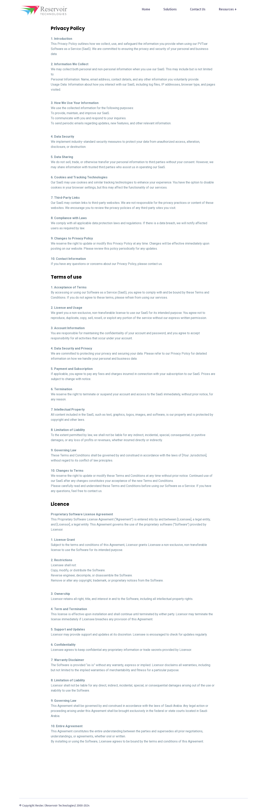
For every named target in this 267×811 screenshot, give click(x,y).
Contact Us (197, 9)
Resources (226, 9)
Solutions (170, 9)
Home (146, 9)
